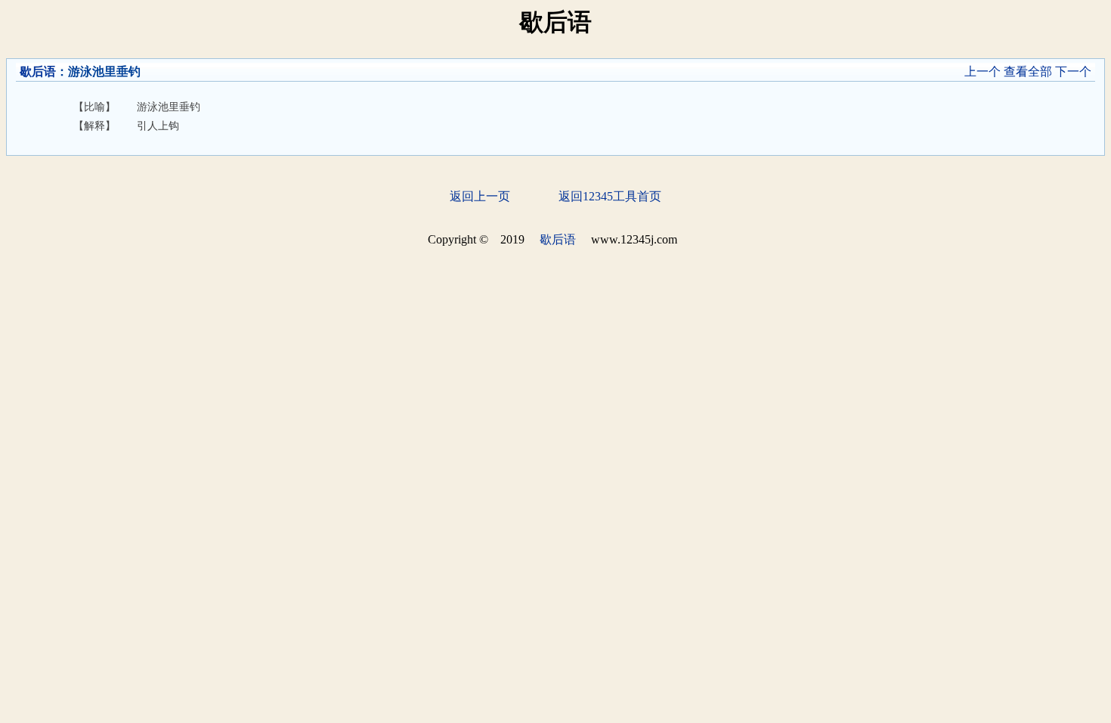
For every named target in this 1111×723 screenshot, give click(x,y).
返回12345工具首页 (610, 196)
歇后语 (38, 71)
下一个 (1073, 71)
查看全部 (1028, 71)
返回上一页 (480, 196)
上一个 (982, 71)
